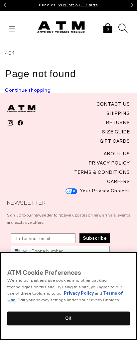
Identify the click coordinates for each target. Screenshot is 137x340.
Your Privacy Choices (105, 191)
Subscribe (94, 238)
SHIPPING (118, 113)
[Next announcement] (132, 5)
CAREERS (118, 181)
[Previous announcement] (5, 5)
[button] (108, 28)
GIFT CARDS (115, 141)
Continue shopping (28, 90)
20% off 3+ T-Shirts (78, 5)
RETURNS (118, 122)
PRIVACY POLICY (109, 163)
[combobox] (19, 251)
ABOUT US (117, 154)
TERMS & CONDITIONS (102, 172)
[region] (68, 296)
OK (68, 318)
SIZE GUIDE (116, 132)
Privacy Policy (79, 293)
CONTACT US (113, 104)
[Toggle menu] (12, 29)
